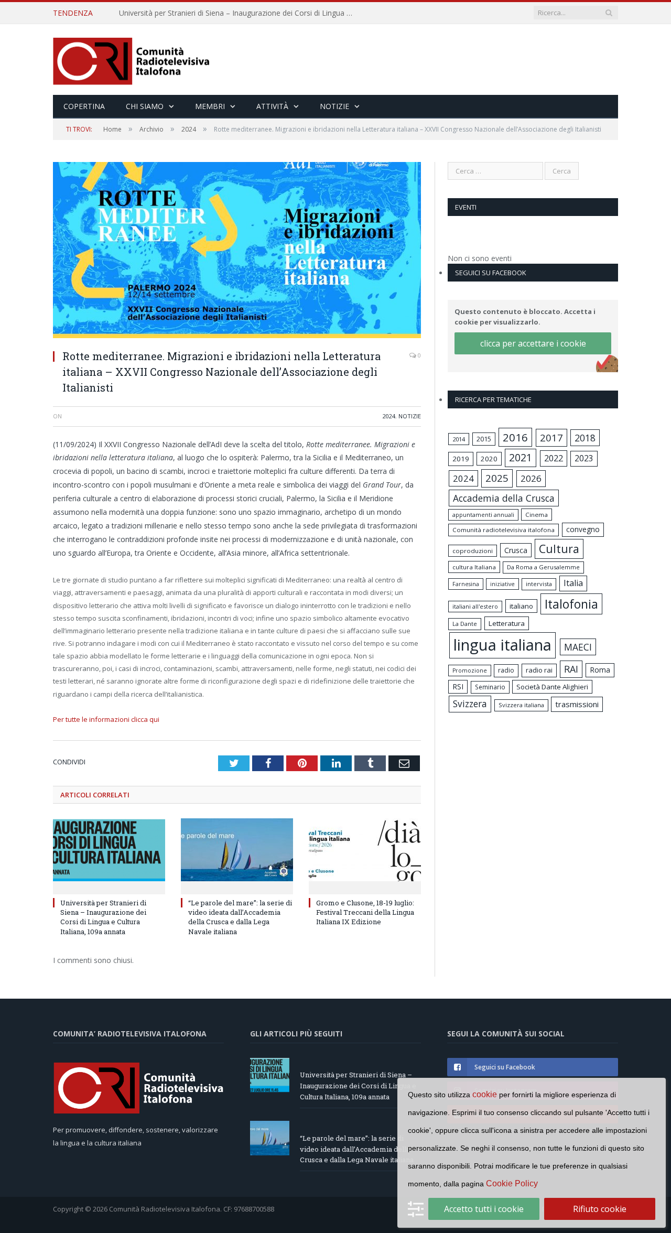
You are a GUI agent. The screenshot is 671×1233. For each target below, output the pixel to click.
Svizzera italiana (521, 705)
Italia (573, 583)
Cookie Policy (512, 1183)
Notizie (334, 106)
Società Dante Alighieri (552, 686)
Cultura (559, 548)
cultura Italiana (474, 567)
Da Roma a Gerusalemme (543, 567)
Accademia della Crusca (504, 498)
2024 (389, 416)
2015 (484, 439)
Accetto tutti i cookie (484, 1209)
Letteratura (507, 623)
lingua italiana (502, 644)
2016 (515, 437)
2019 (460, 458)
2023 (584, 458)
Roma (600, 670)
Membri (210, 106)
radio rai (539, 670)
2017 (551, 437)
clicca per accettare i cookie (533, 343)
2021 (520, 457)
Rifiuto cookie (599, 1209)
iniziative (502, 584)
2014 (458, 439)
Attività (272, 106)
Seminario (490, 687)
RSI (457, 686)
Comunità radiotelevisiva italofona (503, 530)
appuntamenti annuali (483, 514)
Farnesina (465, 584)
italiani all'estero (475, 606)
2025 (496, 478)
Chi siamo (145, 106)
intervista (539, 584)
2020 (489, 458)
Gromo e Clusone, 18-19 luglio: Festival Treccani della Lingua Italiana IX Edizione (365, 912)
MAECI (578, 647)
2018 (585, 437)
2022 (553, 458)
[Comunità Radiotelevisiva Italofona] (131, 59)
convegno (583, 529)
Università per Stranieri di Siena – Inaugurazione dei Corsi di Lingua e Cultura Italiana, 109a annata (103, 917)
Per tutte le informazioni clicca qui (106, 719)
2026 (531, 478)
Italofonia (571, 604)
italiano (521, 606)
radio (506, 670)
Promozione (469, 670)
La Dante (464, 624)
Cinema (536, 514)
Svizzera (470, 704)
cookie (484, 1094)
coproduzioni (472, 551)
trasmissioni (577, 704)
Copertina (84, 106)
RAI (571, 669)
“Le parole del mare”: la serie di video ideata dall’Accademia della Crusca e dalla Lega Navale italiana (239, 13)
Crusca (515, 550)
